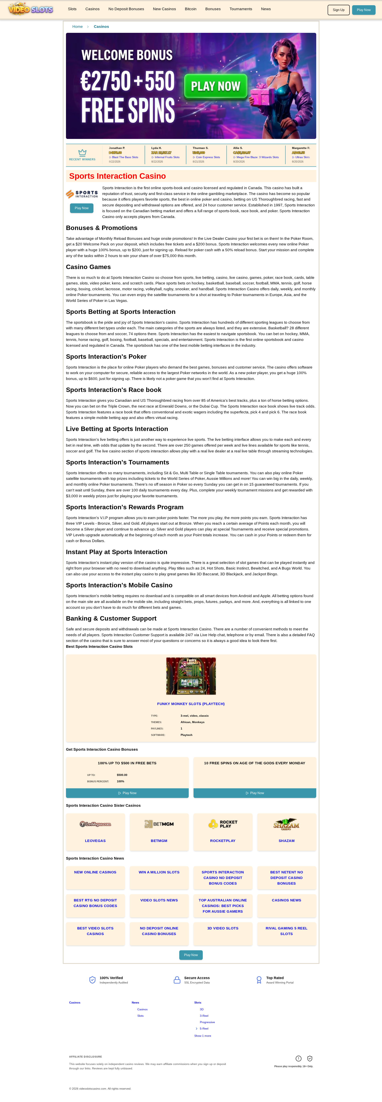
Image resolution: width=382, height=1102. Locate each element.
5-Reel (204, 1028)
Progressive (207, 1022)
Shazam (287, 841)
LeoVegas (95, 841)
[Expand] (196, 1028)
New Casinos (164, 9)
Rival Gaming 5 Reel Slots (287, 931)
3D (202, 1009)
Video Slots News (159, 900)
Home (77, 26)
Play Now (364, 10)
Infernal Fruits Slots (160, 157)
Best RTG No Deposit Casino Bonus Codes (95, 903)
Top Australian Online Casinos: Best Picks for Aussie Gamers (223, 905)
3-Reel (204, 1015)
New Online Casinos (95, 872)
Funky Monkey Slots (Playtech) (191, 704)
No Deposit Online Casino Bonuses (159, 931)
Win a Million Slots (159, 872)
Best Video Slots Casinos (95, 931)
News (266, 9)
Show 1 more (202, 1035)
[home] (33, 16)
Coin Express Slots (201, 157)
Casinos (92, 9)
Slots (72, 9)
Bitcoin (191, 9)
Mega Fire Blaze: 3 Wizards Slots (250, 157)
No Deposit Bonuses (126, 9)
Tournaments (241, 9)
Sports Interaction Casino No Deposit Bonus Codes (223, 877)
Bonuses (213, 9)
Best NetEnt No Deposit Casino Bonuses (286, 877)
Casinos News (286, 900)
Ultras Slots (295, 157)
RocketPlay (223, 841)
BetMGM (159, 841)
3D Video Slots (222, 928)
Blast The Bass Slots (118, 157)
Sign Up (339, 10)
